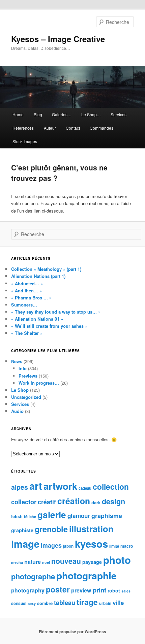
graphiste (22, 530)
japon (68, 546)
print (99, 589)
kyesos (91, 544)
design (113, 501)
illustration (91, 528)
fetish (17, 516)
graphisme (106, 515)
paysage (92, 561)
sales (125, 590)
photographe (33, 576)
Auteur (50, 128)
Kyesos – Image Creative (58, 38)
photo (117, 560)
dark (95, 502)
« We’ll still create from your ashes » (49, 326)
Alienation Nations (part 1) (38, 276)
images (51, 545)
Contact (73, 128)
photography (28, 590)
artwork (60, 485)
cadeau (85, 488)
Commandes (101, 128)
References (23, 128)
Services (118, 114)
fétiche (30, 516)
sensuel (18, 603)
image (25, 544)
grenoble (51, 529)
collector (23, 501)
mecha (17, 562)
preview (81, 590)
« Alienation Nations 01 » (37, 319)
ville (118, 603)
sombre (45, 603)
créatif (47, 501)
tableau (64, 602)
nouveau (66, 561)
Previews (28, 376)
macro (126, 546)
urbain (105, 603)
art (35, 486)
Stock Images (24, 141)
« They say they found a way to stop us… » (55, 312)
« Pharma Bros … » (31, 297)
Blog (38, 114)
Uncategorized (26, 397)
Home (18, 114)
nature (32, 562)
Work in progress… (39, 383)
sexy (32, 603)
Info (23, 368)
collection (111, 486)
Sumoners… (24, 304)
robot (114, 590)
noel (46, 562)
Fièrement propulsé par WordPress (72, 632)
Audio (17, 411)
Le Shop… (91, 114)
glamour (78, 516)
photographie (86, 575)
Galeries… (61, 114)
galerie (51, 514)
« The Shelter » (26, 333)
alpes (19, 487)
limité (114, 546)
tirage (87, 602)
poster (58, 589)
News (16, 361)
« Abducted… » (27, 283)
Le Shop (20, 390)
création (73, 501)
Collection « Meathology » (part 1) (46, 269)
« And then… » (26, 290)
